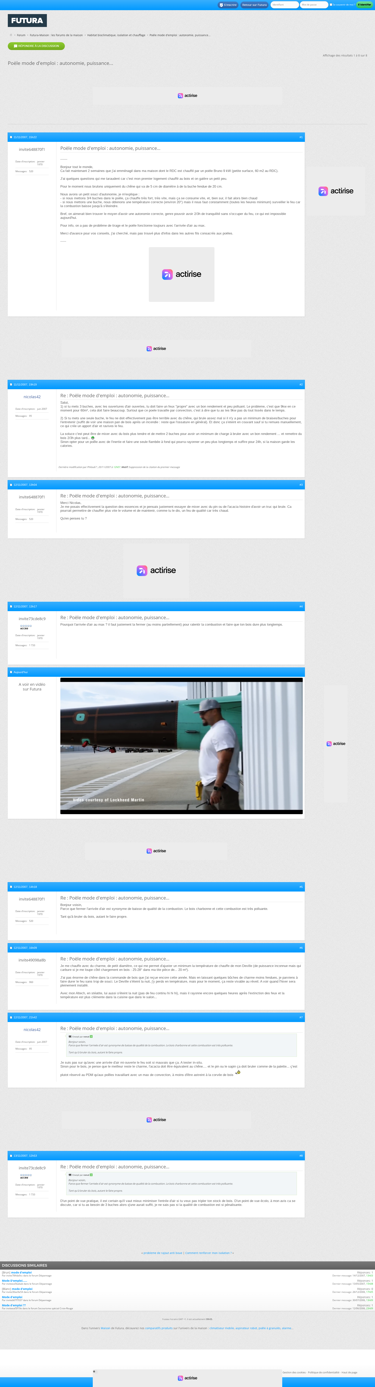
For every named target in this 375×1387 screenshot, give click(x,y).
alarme (286, 1328)
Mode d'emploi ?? (14, 1305)
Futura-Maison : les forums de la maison (56, 35)
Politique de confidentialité (323, 1372)
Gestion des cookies (294, 1372)
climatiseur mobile (222, 1328)
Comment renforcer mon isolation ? (208, 1253)
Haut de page (349, 1372)
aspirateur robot (246, 1328)
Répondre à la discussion (36, 46)
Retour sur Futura (254, 5)
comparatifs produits (159, 1328)
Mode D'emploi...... (14, 1280)
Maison (105, 1328)
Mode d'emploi (12, 1297)
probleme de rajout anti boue (163, 1253)
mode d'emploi (21, 1272)
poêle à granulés (269, 1328)
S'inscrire (228, 5)
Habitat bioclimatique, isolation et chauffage (116, 35)
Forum (21, 35)
